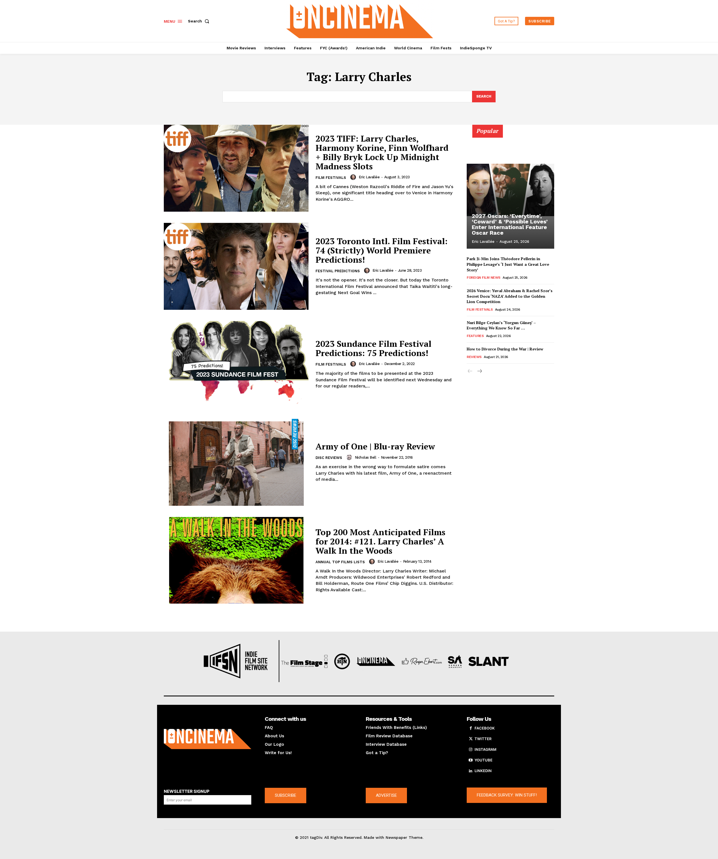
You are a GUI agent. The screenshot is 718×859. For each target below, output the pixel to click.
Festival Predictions (338, 271)
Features (475, 336)
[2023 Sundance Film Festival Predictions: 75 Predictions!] (236, 364)
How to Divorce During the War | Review (505, 349)
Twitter (483, 738)
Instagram (485, 749)
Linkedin (483, 770)
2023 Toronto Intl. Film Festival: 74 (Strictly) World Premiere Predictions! (382, 250)
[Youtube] (471, 760)
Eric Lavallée (369, 177)
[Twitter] (471, 739)
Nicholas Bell (365, 457)
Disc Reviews (329, 458)
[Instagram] (471, 750)
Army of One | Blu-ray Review (375, 446)
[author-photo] (354, 177)
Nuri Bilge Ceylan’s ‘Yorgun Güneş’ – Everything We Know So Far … (501, 325)
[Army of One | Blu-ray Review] (236, 462)
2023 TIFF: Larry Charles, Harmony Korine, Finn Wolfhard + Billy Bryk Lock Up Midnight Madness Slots (382, 152)
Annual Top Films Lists (340, 562)
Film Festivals (331, 178)
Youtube (484, 760)
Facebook (485, 728)
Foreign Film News (483, 278)
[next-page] (479, 371)
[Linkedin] (471, 771)
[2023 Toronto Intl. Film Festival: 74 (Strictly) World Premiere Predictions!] (236, 266)
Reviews (474, 357)
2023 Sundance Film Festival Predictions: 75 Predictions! (373, 348)
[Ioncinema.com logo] (207, 739)
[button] (199, 21)
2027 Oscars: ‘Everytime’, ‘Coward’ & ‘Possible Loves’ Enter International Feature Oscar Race (510, 224)
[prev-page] (470, 371)
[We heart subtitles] (360, 20)
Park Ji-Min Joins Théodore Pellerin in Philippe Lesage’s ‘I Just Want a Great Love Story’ (508, 264)
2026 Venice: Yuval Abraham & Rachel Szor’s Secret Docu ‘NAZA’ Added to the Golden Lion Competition (510, 296)
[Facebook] (471, 728)
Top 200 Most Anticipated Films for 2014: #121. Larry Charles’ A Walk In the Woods (380, 541)
